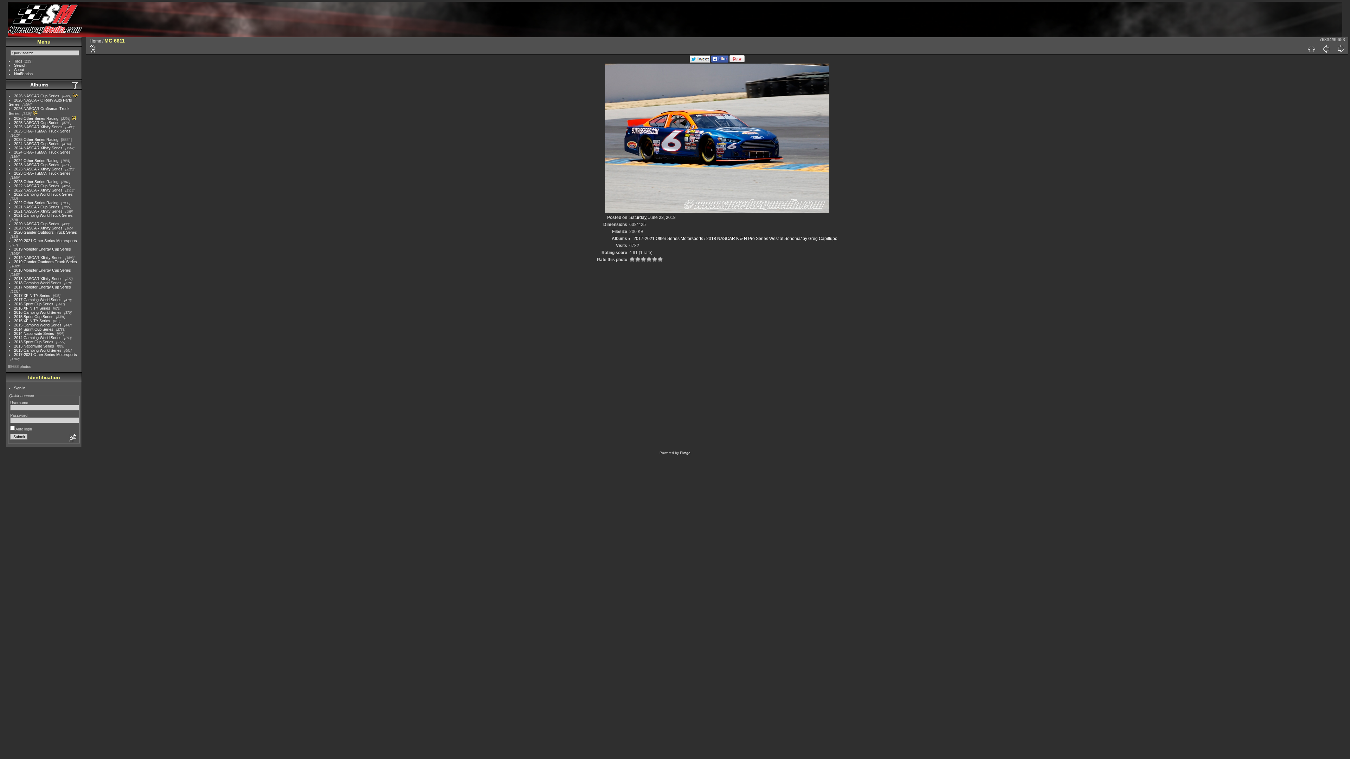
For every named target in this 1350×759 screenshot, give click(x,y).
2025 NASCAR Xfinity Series (38, 127)
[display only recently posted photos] (75, 85)
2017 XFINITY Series (32, 295)
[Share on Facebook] (719, 61)
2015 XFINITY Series (32, 321)
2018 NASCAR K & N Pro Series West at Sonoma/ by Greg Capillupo (771, 238)
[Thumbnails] (1311, 48)
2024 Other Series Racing (36, 160)
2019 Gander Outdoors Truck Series (45, 262)
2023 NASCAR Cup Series (36, 165)
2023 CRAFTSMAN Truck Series (42, 173)
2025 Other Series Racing (36, 139)
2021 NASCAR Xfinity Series (38, 211)
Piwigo (685, 453)
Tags (18, 61)
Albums (39, 84)
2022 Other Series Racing (36, 203)
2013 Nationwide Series (34, 346)
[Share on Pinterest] (737, 61)
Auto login (23, 429)
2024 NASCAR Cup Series (36, 144)
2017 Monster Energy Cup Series (42, 287)
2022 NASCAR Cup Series (36, 186)
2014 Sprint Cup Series (33, 329)
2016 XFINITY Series (32, 308)
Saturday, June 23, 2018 (652, 217)
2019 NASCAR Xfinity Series (38, 257)
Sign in (19, 388)
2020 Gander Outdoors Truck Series (45, 232)
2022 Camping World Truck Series (43, 194)
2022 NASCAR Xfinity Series (38, 190)
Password (18, 415)
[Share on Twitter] (700, 61)
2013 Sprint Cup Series (33, 342)
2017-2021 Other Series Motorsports (45, 354)
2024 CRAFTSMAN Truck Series (42, 152)
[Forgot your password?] (72, 438)
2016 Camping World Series (38, 312)
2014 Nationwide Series (34, 333)
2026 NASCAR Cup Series (36, 96)
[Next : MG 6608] (1340, 48)
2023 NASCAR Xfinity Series (38, 169)
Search (20, 65)
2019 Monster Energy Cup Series (42, 249)
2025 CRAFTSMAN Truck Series (42, 131)
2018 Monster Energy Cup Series (42, 270)
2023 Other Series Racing (36, 182)
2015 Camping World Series (38, 325)
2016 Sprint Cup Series (33, 304)
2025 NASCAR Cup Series (36, 123)
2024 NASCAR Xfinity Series (38, 148)
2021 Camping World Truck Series (43, 215)
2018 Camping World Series (38, 283)
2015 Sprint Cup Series (33, 316)
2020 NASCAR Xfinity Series (38, 228)
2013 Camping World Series (38, 350)
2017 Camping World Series (38, 300)
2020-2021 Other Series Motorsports (45, 241)
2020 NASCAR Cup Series (36, 224)
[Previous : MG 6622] (1326, 48)
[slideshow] (93, 48)
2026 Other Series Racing (36, 118)
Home (95, 41)
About (19, 69)
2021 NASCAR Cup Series (36, 207)
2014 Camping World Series (38, 338)
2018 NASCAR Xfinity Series (38, 279)
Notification (23, 74)
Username (19, 403)
